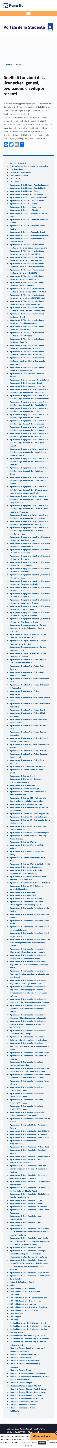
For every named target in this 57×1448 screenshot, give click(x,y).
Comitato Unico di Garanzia (20, 172)
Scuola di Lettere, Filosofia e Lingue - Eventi (27, 1335)
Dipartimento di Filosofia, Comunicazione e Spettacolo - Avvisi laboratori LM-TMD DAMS (27, 296)
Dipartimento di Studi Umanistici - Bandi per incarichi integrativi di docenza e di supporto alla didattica (29, 1168)
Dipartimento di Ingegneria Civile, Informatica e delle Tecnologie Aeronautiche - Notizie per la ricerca (29, 471)
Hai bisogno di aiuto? (41, 1436)
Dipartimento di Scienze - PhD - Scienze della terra (30, 882)
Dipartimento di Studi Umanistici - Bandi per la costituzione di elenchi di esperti (28, 1177)
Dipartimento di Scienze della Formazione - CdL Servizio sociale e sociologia (28, 1032)
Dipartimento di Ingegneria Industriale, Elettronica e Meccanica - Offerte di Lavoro (30, 608)
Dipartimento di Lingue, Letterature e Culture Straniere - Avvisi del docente (28, 636)
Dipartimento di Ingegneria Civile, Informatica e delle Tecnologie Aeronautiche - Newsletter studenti (29, 442)
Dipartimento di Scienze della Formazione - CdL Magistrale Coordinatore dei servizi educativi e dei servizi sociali (30, 974)
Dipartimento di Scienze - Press (22, 892)
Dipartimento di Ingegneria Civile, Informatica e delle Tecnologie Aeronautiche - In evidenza (29, 422)
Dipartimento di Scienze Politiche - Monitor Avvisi (29, 1137)
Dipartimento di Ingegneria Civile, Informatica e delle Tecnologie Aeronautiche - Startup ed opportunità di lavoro (29, 530)
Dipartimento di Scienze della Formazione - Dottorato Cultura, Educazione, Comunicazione (28, 1038)
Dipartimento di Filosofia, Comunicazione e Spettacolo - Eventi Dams (27, 328)
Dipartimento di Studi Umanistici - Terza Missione (30, 1275)
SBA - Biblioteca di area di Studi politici (25, 1300)
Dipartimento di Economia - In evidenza (25, 206)
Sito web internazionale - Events (23, 1404)
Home (9, 64)
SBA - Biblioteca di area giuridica (23, 1304)
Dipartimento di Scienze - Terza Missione (26, 898)
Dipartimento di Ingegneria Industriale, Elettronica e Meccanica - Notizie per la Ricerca (30, 601)
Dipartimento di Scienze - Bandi (22, 775)
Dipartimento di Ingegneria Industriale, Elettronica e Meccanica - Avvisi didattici (30, 545)
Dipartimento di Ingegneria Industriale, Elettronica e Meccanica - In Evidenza (30, 551)
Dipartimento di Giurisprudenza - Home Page (28, 386)
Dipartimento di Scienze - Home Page (24, 788)
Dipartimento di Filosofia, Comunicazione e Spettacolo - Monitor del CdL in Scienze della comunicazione (27, 361)
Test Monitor (15, 1410)
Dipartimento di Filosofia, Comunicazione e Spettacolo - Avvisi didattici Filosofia (27, 278)
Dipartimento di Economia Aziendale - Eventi (27, 232)
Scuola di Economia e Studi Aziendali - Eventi (28, 1322)
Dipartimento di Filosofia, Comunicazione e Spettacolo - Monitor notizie (27, 369)
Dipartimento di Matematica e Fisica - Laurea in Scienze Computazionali (29, 740)
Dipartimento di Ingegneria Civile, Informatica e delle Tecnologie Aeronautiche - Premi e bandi (29, 516)
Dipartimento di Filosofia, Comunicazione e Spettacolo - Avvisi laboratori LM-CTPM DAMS (28, 290)
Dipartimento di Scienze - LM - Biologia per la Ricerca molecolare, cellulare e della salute (28, 799)
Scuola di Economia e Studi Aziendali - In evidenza (30, 1326)
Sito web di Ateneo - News (20, 1370)
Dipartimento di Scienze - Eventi (23, 785)
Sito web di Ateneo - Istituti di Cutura (25, 1360)
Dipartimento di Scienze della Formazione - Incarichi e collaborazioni (27, 1063)
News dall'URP (15, 1278)
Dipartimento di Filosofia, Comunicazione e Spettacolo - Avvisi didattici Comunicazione (27, 265)
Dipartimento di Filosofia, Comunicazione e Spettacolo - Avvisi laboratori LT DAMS (27, 303)
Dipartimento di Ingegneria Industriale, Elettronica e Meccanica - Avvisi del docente (30, 538)
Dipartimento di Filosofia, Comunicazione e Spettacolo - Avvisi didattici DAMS (27, 271)
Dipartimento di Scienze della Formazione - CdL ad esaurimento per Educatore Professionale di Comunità (30, 942)
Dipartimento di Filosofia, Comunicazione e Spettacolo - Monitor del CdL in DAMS (27, 347)
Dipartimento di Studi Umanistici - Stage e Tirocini (30, 1272)
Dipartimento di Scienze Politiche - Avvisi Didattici (30, 1131)
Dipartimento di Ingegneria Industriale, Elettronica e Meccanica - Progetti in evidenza (30, 614)
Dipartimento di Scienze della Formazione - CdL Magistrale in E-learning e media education (28, 982)
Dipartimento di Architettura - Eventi (24, 191)
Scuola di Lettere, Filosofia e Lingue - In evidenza (29, 1338)
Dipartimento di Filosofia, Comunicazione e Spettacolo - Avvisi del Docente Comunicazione (28, 246)
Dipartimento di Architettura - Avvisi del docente (29, 184)
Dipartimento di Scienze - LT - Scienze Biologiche (29, 816)
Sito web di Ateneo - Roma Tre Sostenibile (26, 1398)
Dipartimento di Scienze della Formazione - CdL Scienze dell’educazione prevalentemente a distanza (28, 1008)
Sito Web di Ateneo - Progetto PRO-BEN (25, 1385)
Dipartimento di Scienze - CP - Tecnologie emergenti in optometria (26, 781)
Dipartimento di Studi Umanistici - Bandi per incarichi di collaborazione (28, 1161)
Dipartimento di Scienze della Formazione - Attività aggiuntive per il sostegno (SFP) (27, 903)
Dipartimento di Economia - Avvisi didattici (27, 200)
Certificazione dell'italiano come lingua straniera (29, 166)
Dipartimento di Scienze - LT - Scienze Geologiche (29, 832)
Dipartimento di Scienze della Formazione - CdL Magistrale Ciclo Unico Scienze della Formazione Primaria (29, 964)
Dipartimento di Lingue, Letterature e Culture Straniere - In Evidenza (28, 655)
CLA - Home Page (16, 169)
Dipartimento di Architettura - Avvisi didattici (28, 188)
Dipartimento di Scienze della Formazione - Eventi (30, 1052)
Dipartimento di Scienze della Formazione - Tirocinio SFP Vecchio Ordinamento (27, 1114)
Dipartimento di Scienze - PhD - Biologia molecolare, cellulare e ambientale (26, 872)
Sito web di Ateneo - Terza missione (24, 1401)
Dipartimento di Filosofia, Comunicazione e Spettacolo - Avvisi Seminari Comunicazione (27, 309)
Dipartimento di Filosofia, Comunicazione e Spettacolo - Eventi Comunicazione (27, 322)
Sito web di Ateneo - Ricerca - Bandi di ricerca (28, 1388)
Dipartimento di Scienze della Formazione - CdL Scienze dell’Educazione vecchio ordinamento (28, 1016)
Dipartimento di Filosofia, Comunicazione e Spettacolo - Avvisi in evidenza (27, 284)
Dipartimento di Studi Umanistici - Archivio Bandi (29, 1146)
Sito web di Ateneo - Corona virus (23, 1354)
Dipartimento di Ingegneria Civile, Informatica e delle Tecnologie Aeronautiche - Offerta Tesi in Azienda (29, 480)
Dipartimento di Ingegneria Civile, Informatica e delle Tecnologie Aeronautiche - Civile (29, 410)
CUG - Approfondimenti (19, 175)
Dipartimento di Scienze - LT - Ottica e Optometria (29, 813)
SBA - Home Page (16, 1313)
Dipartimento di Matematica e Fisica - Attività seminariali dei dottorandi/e (28, 661)
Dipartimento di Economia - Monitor (24, 210)
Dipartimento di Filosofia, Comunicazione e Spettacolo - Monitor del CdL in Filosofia (27, 353)
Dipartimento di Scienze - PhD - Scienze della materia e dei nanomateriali (28, 878)
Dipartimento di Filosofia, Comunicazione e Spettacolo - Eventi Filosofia (27, 334)
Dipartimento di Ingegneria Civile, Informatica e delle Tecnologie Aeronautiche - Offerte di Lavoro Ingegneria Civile (29, 499)
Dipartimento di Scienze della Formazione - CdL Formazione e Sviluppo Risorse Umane (28, 957)
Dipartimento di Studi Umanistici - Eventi (26, 1203)
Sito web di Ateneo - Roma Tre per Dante (26, 1395)
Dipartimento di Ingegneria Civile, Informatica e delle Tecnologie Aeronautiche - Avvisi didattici (29, 403)
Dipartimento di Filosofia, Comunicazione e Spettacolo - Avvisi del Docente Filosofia (27, 259)
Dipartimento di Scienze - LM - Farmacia (26, 804)
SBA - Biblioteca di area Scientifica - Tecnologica (29, 1307)
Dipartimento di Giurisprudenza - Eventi (26, 382)
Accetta (42, 1442)
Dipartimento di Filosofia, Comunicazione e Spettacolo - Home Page (27, 341)
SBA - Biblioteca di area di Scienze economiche (28, 1297)
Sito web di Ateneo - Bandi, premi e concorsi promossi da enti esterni (27, 1350)
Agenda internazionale (18, 162)
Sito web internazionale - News (22, 1407)
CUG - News (14, 181)
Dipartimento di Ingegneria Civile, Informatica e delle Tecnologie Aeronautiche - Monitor (29, 435)
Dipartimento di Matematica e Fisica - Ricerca (28, 750)
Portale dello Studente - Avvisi (22, 1282)
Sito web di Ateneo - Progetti (21, 1382)
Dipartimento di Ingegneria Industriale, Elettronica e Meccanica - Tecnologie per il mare (30, 620)
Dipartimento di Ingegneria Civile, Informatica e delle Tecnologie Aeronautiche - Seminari (29, 523)
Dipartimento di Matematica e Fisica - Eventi (27, 709)
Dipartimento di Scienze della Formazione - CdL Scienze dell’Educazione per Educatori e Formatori (29, 1001)
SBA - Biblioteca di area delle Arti (23, 1288)
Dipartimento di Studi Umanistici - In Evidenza (28, 1206)
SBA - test (14, 1319)
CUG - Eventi (15, 178)
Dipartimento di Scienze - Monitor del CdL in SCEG (30, 863)
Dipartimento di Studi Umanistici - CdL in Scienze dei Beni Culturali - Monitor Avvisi (29, 1189)
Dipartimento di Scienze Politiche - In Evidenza (28, 1134)
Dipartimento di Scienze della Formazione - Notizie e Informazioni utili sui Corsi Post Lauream (30, 1076)
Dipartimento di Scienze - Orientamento (25, 867)
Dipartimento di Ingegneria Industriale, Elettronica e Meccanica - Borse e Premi (30, 564)
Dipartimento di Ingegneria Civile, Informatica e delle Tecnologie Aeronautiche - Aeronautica (29, 391)
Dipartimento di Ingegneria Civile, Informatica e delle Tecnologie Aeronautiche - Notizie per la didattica (29, 461)
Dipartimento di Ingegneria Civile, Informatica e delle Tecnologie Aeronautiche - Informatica (29, 428)
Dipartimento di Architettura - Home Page (26, 194)
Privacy (30, 1431)
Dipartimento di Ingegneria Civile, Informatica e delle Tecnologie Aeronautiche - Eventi (29, 416)
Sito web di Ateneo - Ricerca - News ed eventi (28, 1392)
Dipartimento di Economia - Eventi (23, 203)
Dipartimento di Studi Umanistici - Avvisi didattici (30, 1156)
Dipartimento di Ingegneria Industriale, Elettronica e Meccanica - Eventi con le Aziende (30, 583)
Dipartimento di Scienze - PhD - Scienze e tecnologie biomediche (26, 888)
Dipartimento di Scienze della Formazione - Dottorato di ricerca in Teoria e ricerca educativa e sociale (29, 1046)
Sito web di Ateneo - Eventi (20, 1357)
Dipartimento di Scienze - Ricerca (23, 895)
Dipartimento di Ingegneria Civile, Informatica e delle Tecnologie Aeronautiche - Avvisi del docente (29, 397)
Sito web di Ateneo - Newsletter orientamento (28, 1373)
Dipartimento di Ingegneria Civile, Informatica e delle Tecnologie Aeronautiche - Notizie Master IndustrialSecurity (29, 452)
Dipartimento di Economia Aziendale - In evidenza (29, 235)
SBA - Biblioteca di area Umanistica (24, 1310)
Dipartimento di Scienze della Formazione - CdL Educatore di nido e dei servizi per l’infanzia (28, 950)
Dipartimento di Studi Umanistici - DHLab (26, 1200)
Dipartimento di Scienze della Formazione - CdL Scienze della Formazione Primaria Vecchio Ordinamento (28, 1024)
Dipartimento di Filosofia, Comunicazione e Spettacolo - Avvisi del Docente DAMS (27, 252)
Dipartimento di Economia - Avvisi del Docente (28, 197)
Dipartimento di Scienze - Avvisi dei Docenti (27, 766)
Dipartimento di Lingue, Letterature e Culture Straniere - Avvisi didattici (28, 642)
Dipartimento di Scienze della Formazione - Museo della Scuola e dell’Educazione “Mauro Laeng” (30, 1070)
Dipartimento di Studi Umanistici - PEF (25, 1247)
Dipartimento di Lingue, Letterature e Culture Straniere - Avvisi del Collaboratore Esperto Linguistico (28, 628)
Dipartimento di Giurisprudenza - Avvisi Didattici (29, 379)
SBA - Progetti (15, 1316)
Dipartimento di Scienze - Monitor (23, 841)
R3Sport (13, 1285)
